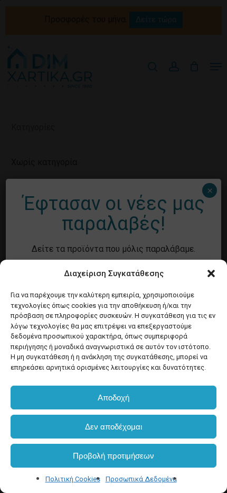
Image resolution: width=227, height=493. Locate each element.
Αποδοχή (113, 397)
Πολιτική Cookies (72, 479)
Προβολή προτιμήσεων (113, 455)
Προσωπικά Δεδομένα (141, 479)
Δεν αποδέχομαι (113, 426)
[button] (211, 273)
